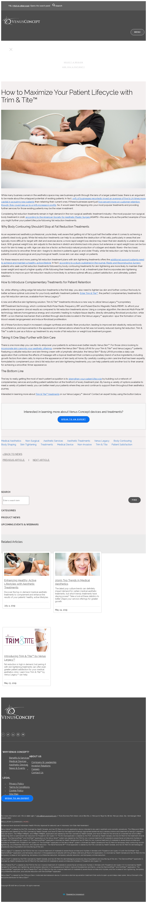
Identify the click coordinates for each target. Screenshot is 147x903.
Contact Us (37, 772)
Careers (35, 769)
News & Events (17, 768)
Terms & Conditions (19, 787)
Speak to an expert (17, 798)
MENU (137, 32)
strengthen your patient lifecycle (85, 379)
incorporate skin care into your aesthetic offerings (26, 348)
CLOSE (5, 50)
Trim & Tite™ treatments (47, 394)
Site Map (13, 794)
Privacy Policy (16, 783)
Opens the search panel (40, 6)
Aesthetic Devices (18, 764)
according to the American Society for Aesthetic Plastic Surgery (58, 217)
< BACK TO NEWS (12, 454)
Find (134, 500)
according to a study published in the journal (82, 263)
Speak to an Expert (73, 419)
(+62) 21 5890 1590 (21, 6)
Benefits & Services (19, 758)
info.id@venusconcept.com (46, 816)
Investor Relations (41, 765)
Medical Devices (17, 761)
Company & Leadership (43, 762)
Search (59, 6)
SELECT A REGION (73, 62)
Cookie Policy (16, 790)
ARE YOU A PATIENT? (73, 67)
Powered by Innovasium (75, 894)
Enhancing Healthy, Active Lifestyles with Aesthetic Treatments (20, 584)
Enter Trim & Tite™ (89, 293)
